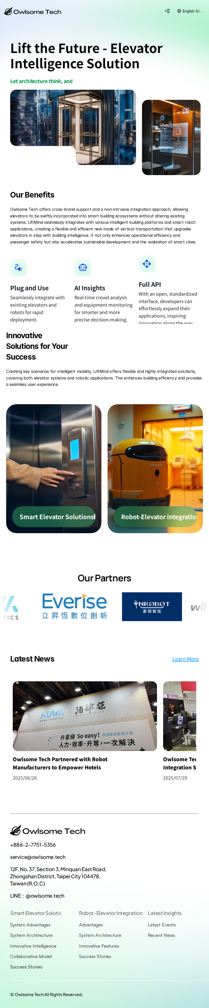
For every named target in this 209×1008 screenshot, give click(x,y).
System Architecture (31, 935)
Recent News (161, 935)
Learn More (185, 658)
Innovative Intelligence (33, 946)
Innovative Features (99, 946)
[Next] (189, 731)
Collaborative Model (31, 956)
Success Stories (26, 967)
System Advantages (30, 924)
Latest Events (162, 924)
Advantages (91, 924)
